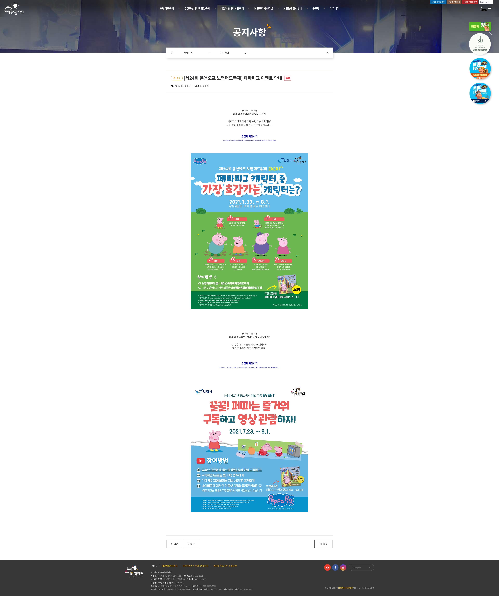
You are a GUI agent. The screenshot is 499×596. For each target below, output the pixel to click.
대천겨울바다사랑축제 (232, 8)
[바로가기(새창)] (481, 94)
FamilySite (357, 567)
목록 (325, 544)
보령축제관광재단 (438, 2)
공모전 (315, 8)
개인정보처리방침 (170, 565)
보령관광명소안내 (292, 8)
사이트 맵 (490, 9)
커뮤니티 (334, 8)
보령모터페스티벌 (263, 8)
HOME (154, 565)
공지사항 (224, 52)
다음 (188, 543)
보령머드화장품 (454, 2)
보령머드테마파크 (470, 2)
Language (484, 2)
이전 (172, 543)
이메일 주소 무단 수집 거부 (225, 565)
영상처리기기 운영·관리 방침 (195, 565)
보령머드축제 (167, 8)
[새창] (481, 44)
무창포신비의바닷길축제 (197, 8)
